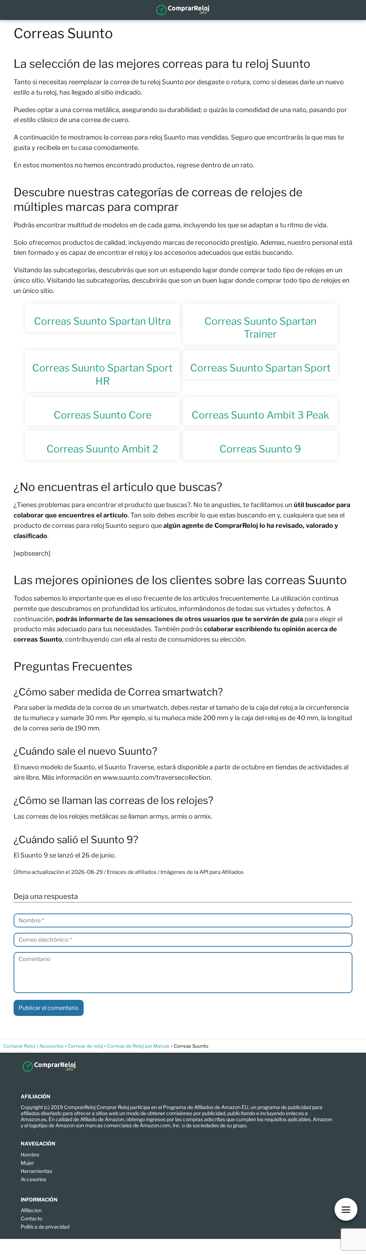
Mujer (27, 1163)
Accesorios (33, 1179)
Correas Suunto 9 (260, 449)
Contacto (31, 1218)
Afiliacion (31, 1210)
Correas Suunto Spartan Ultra (102, 321)
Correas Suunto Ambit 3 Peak (260, 415)
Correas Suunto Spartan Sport (260, 368)
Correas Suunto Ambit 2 (102, 449)
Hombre (30, 1155)
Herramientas (36, 1171)
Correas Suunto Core (103, 415)
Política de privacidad (45, 1227)
